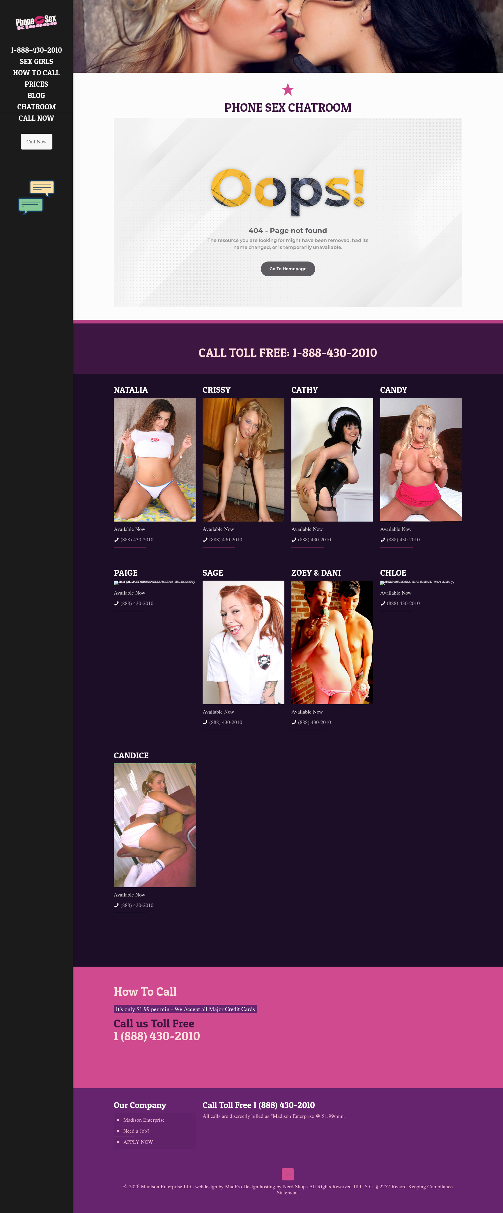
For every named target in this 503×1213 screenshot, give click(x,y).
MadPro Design (242, 1186)
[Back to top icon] (288, 1174)
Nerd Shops (295, 1186)
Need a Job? (136, 1130)
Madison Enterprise (144, 1119)
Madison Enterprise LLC (168, 1186)
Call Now (36, 141)
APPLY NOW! (139, 1141)
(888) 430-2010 (137, 539)
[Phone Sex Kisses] (36, 22)
